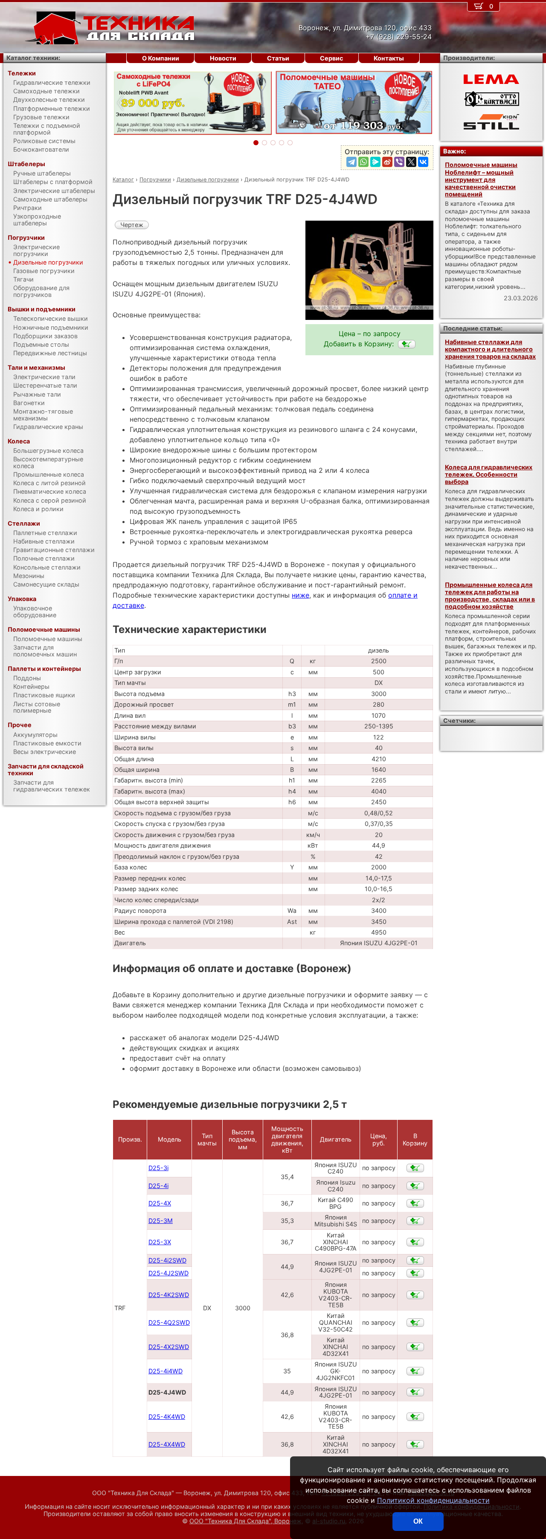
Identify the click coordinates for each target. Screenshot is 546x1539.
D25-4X (159, 1203)
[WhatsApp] (363, 162)
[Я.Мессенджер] (375, 162)
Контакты (389, 58)
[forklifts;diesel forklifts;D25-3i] (415, 1168)
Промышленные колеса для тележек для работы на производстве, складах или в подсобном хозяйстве (490, 595)
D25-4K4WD (166, 1416)
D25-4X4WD (166, 1444)
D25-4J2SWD (168, 1273)
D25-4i (158, 1185)
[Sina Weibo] (387, 162)
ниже (300, 595)
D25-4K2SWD (168, 1294)
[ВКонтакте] (423, 162)
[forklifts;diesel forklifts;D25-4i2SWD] (415, 1260)
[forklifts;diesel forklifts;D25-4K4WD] (415, 1416)
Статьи (278, 58)
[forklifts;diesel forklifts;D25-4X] (415, 1203)
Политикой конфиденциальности (433, 1500)
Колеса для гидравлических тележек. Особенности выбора (488, 474)
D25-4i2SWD (167, 1260)
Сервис (331, 58)
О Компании (160, 58)
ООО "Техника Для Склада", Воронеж (245, 1521)
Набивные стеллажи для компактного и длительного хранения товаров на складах (490, 349)
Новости (223, 58)
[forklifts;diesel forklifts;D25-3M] (415, 1221)
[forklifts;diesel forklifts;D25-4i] (415, 1186)
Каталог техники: (33, 57)
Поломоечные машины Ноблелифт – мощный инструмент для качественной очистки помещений (481, 179)
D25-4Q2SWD (169, 1322)
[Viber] (399, 162)
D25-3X (159, 1242)
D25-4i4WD (165, 1371)
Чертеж (131, 224)
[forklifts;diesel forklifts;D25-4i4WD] (415, 1371)
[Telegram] (351, 162)
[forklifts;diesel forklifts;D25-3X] (415, 1242)
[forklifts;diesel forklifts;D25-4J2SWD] (415, 1273)
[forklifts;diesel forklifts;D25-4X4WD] (415, 1444)
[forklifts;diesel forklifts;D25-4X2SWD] (415, 1347)
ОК (418, 1521)
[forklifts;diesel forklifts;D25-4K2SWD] (415, 1295)
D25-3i (158, 1167)
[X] (411, 162)
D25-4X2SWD (168, 1346)
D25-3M (160, 1220)
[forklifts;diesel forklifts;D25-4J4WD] (406, 344)
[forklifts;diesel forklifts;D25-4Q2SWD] (415, 1322)
